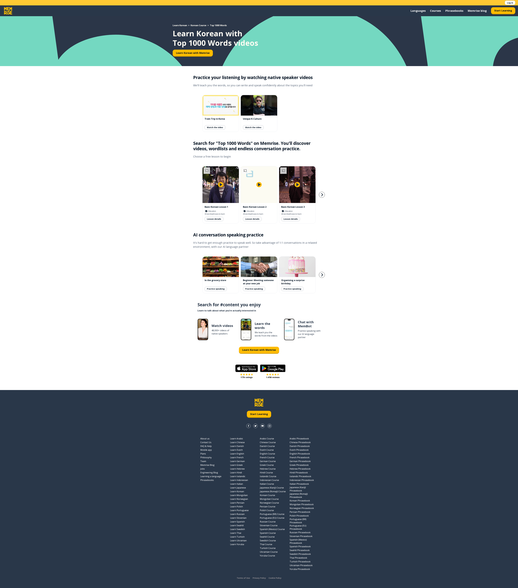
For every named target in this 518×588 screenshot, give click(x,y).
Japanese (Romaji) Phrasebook (299, 495)
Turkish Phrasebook (300, 561)
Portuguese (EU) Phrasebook (298, 527)
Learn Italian (236, 483)
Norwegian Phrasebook (302, 508)
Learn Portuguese (239, 510)
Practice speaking (216, 289)
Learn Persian (237, 502)
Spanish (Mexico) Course (272, 529)
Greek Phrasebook (299, 465)
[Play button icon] (220, 184)
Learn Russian (237, 514)
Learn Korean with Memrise (193, 52)
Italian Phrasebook (299, 483)
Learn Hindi (236, 472)
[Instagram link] (269, 426)
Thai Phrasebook (298, 557)
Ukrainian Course (269, 551)
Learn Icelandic (237, 476)
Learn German (237, 461)
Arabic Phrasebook (299, 438)
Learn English (237, 453)
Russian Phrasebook (300, 532)
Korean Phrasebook (300, 500)
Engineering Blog (209, 472)
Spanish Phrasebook (300, 546)
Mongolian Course (269, 499)
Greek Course (267, 465)
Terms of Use (243, 578)
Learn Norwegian (239, 499)
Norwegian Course (269, 502)
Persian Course (267, 506)
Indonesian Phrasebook (302, 480)
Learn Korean (180, 25)
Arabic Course (267, 438)
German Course (268, 461)
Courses (435, 11)
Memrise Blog (207, 465)
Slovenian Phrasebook (301, 536)
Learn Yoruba (237, 544)
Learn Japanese (238, 487)
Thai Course (266, 544)
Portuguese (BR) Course (272, 514)
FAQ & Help (206, 446)
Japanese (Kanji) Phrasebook (298, 489)
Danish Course (267, 446)
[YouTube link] (262, 426)
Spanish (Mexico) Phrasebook (298, 541)
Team (203, 461)
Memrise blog (477, 11)
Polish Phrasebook (299, 515)
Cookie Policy (275, 578)
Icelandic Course (268, 476)
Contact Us (205, 442)
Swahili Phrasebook (300, 550)
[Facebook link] (248, 426)
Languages (418, 11)
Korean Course (198, 25)
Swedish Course (268, 540)
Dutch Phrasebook (299, 449)
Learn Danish (237, 446)
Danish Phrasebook (300, 446)
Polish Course (267, 510)
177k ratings (247, 377)
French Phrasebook (299, 457)
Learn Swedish (237, 529)
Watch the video (215, 127)
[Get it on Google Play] (272, 368)
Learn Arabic (236, 438)
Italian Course (267, 483)
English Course (267, 453)
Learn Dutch (236, 449)
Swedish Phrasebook (300, 554)
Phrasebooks (454, 11)
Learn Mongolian (239, 495)
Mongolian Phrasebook (302, 504)
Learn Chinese (237, 442)
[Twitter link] (255, 426)
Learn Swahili (237, 525)
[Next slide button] (322, 195)
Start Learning (503, 10)
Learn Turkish (237, 536)
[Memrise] (8, 10)
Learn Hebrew (237, 468)
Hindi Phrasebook (299, 472)
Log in (510, 2)
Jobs (202, 468)
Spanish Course (268, 532)
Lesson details (214, 219)
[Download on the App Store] (246, 368)
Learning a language (210, 476)
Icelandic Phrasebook (300, 476)
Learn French (236, 457)
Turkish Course (268, 548)
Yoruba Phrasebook (300, 569)
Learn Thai (235, 532)
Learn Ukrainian (238, 540)
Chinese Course (268, 442)
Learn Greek (236, 465)
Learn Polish (236, 506)
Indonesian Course (269, 480)
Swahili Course (267, 536)
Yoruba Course (267, 555)
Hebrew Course (268, 468)
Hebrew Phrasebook (300, 468)
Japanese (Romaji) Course (273, 491)
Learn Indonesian (239, 480)
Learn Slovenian (238, 517)
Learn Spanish (237, 521)
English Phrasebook (300, 453)
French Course (267, 457)
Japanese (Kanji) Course (272, 487)
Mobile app (206, 449)
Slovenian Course (268, 525)
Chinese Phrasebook (300, 442)
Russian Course (268, 521)
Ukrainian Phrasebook (301, 565)
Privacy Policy (259, 578)
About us (204, 438)
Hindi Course (266, 472)
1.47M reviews (273, 377)
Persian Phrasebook (300, 511)
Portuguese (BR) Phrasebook (298, 521)
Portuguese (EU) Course (272, 517)
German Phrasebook (300, 461)
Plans (203, 453)
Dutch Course (267, 449)
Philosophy (206, 457)
